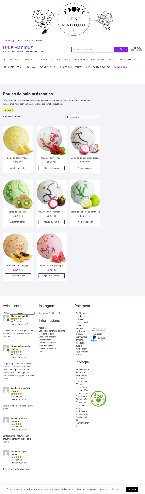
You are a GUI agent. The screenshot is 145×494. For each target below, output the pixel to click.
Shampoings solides (98, 67)
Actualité (43, 328)
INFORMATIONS (12, 67)
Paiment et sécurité (47, 349)
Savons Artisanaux (71, 67)
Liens (41, 351)
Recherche (121, 49)
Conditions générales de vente (52, 331)
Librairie (62, 60)
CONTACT (31, 67)
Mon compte (127, 60)
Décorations (47, 67)
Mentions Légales (46, 334)
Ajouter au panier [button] (17, 168)
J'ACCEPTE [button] (131, 489)
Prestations (98, 60)
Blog (112, 60)
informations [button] (116, 489)
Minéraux (29, 60)
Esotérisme (11, 60)
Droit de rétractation (47, 337)
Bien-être (22, 40)
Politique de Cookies (47, 343)
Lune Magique (9, 40)
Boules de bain (122, 67)
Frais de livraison (46, 346)
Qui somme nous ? (47, 340)
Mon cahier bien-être (20, 316)
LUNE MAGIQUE (18, 47)
